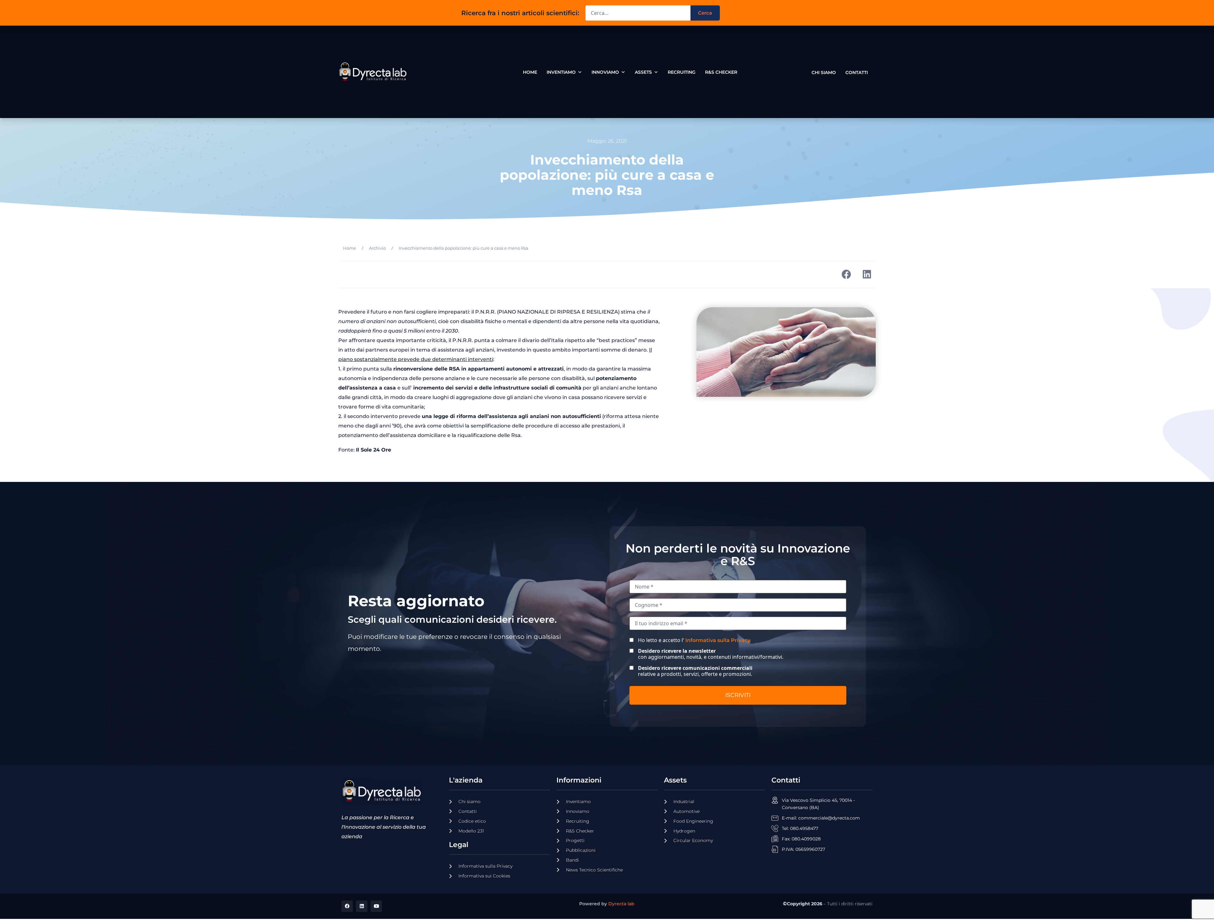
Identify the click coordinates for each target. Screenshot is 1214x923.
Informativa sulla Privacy (717, 640)
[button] (846, 274)
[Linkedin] (361, 906)
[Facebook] (347, 906)
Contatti (856, 71)
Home (530, 72)
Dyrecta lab (621, 904)
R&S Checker (721, 72)
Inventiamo (561, 72)
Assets (643, 72)
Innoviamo (605, 72)
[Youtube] (376, 906)
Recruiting (682, 72)
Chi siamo (824, 71)
